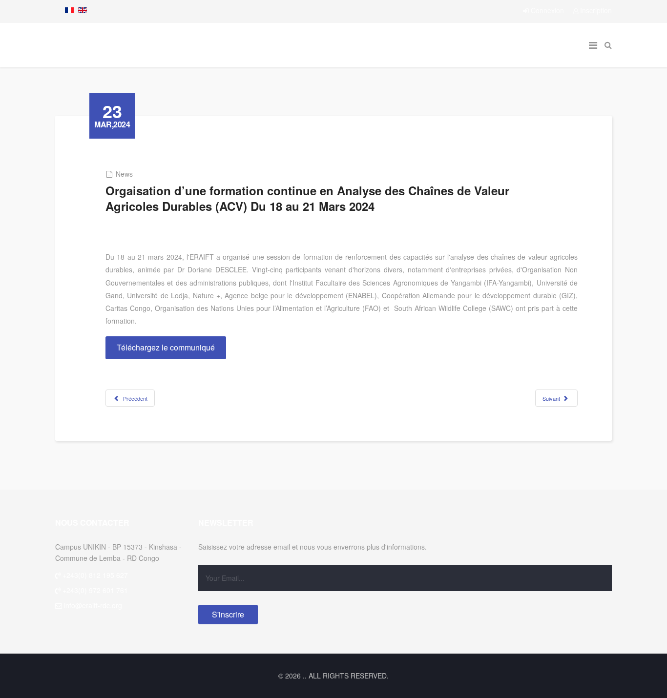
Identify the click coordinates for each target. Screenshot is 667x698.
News (124, 174)
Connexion (547, 10)
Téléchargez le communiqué (166, 347)
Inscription (595, 10)
